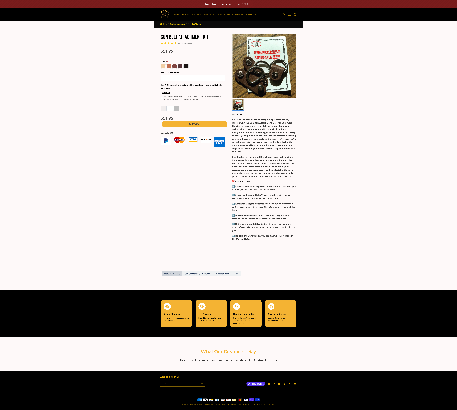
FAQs (236, 273)
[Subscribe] (202, 383)
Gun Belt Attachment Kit (196, 24)
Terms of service (244, 404)
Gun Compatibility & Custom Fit (198, 273)
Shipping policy (255, 404)
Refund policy (222, 404)
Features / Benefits (172, 273)
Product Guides (222, 273)
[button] (184, 14)
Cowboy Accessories (177, 24)
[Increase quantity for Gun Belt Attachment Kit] (176, 108)
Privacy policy (232, 404)
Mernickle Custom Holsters (195, 404)
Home (165, 24)
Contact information (269, 404)
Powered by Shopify (209, 404)
